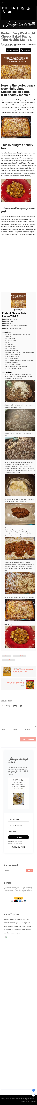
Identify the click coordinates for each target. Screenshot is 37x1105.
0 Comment (32, 44)
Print (17, 309)
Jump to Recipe (13, 50)
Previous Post (23, 669)
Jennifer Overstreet (18, 24)
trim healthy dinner (20, 656)
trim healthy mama (9, 660)
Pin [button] (22, 309)
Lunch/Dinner (7, 45)
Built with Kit (18, 847)
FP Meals (21, 685)
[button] (18, 793)
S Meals (14, 45)
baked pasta (7, 656)
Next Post (15, 682)
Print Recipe (26, 50)
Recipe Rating (5, 706)
